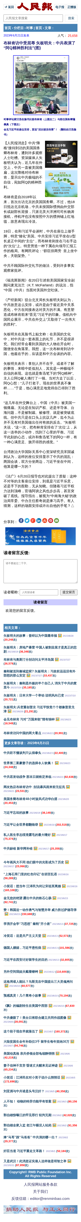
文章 (48, 28)
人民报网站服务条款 (40, 1184)
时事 (29, 28)
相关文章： (13, 628)
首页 (8, 28)
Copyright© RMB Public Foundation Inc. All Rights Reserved (40, 1174)
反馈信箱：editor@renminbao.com (40, 1199)
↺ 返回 (10, 7)
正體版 (71, 7)
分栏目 (19, 28)
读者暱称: (11, 592)
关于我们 (40, 1191)
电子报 (59, 7)
